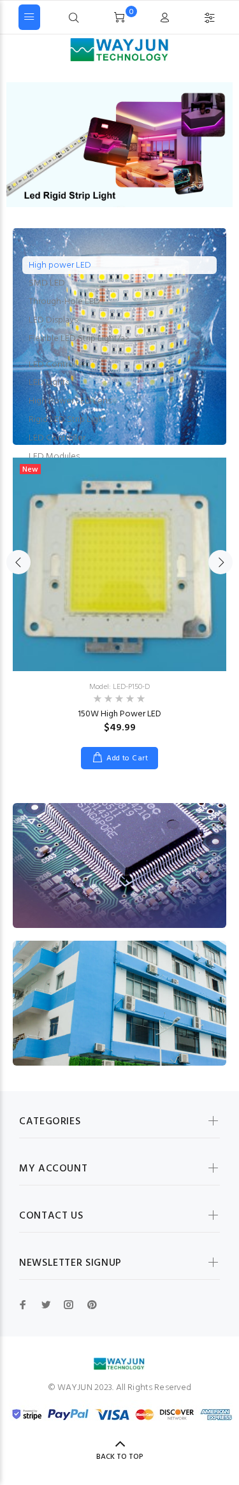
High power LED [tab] (60, 265)
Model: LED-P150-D (119, 687)
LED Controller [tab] (57, 365)
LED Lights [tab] (49, 382)
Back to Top (119, 1457)
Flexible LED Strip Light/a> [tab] (79, 338)
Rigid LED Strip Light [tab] (67, 419)
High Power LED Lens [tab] (70, 401)
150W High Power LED (119, 714)
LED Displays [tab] (53, 320)
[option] (119, 603)
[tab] (119, 352)
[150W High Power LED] (119, 564)
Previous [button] (18, 562)
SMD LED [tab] (47, 283)
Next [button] (220, 562)
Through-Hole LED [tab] (64, 301)
